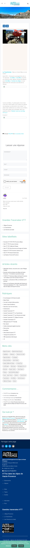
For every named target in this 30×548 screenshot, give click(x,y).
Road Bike (5, 330)
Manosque (13, 366)
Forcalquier (14, 357)
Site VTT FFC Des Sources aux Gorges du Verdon (15, 248)
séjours (6, 424)
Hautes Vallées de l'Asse (8, 363)
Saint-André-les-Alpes (13, 372)
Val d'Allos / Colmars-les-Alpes (13, 81)
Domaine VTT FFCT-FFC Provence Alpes (13, 242)
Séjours (6, 483)
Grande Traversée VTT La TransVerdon (12, 313)
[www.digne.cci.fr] (15, 532)
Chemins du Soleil (20, 354)
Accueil (3, 15)
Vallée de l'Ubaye (7, 381)
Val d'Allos (13, 378)
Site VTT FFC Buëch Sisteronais (11, 252)
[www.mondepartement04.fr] (15, 526)
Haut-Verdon (15, 360)
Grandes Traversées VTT (9, 319)
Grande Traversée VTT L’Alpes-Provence (13, 317)
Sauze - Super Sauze (7, 375)
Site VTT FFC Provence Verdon (10, 244)
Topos (6, 492)
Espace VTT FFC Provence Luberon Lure (13, 250)
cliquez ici (8, 545)
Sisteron (16, 375)
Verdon (14, 381)
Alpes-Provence (6, 351)
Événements (7, 480)
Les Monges (6, 366)
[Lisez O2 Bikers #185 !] (7, 26)
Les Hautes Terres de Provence (11, 255)
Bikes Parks (6, 300)
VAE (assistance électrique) (10, 337)
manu (4, 198)
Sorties (6, 494)
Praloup (5, 372)
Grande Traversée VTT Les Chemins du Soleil (14, 315)
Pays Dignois (21, 369)
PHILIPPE (10, 133)
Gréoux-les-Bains (7, 360)
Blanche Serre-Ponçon (17, 351)
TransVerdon (6, 378)
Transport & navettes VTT (9, 334)
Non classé (6, 324)
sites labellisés (20, 421)
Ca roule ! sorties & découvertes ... (11, 302)
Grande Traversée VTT (8, 311)
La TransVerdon (7, 227)
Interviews (6, 500)
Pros (5, 503)
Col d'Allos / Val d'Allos (16, 77)
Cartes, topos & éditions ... (9, 304)
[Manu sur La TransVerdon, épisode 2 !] (4, 26)
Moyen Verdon (12, 369)
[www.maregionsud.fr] (15, 529)
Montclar (5, 369)
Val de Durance (21, 378)
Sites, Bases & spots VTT (9, 332)
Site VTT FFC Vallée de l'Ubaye (10, 246)
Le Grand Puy (19, 363)
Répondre (5, 208)
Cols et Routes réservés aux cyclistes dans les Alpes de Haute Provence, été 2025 (14, 403)
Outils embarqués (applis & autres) (11, 326)
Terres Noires (23, 375)
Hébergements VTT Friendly (10, 321)
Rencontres (6, 328)
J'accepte (21, 545)
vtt (4, 339)
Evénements (6, 308)
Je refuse (14, 545)
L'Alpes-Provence (7, 225)
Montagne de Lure (22, 366)
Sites (5, 489)
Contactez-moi (14, 393)
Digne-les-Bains (6, 357)
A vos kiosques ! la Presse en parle (11, 298)
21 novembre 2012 (19, 133)
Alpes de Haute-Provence (8, 418)
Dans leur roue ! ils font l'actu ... (10, 306)
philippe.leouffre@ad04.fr (10, 471)
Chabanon (12, 354)
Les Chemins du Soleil (8, 229)
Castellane (5, 354)
